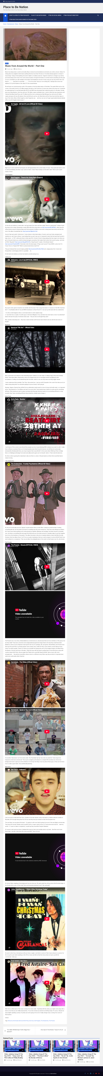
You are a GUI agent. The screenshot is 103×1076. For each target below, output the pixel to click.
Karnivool (21, 1020)
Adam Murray (18, 69)
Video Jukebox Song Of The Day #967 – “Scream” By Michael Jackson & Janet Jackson (87, 1057)
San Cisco (31, 1020)
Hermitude (15, 1020)
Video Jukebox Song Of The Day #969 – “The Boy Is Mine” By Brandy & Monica (39, 1056)
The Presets (52, 1020)
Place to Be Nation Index (38, 15)
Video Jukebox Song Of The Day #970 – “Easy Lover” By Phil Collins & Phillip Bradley (13, 1056)
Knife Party (26, 1020)
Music (7, 63)
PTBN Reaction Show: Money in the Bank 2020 (22, 19)
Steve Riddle (42, 1060)
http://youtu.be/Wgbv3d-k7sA (30, 231)
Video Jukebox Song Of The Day (12, 1050)
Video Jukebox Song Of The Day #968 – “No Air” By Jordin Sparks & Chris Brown (63, 1056)
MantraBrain (53, 1073)
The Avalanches (44, 1020)
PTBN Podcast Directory (71, 15)
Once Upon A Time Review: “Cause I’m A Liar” (52, 1029)
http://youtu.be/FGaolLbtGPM (12, 244)
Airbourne (10, 1020)
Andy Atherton (18, 1060)
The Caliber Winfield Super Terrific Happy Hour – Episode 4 (19, 1030)
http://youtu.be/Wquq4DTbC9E (22, 242)
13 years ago (9, 69)
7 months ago (9, 1060)
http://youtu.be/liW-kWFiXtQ (49, 227)
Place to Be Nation (15, 7)
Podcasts (18, 1048)
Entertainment (8, 1048)
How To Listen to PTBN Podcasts (19, 15)
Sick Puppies (37, 1020)
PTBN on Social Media (54, 15)
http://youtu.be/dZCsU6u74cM (36, 249)
